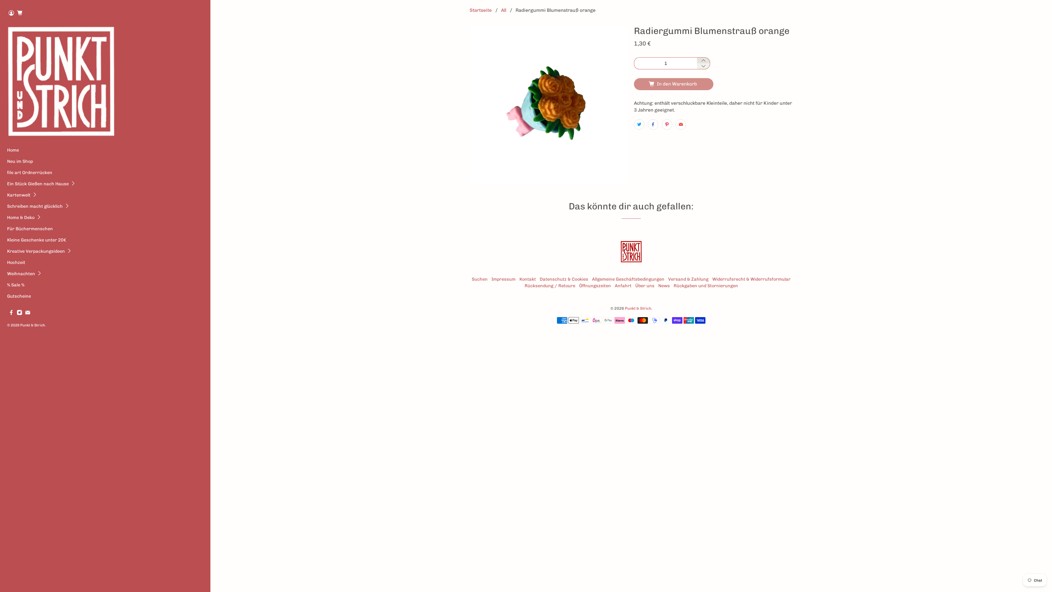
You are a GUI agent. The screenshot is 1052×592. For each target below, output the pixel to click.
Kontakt (527, 279)
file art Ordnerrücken (29, 172)
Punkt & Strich (32, 325)
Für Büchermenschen (30, 228)
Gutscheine (19, 296)
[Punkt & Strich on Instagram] (19, 313)
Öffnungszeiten (595, 285)
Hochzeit (16, 262)
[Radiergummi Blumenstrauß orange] (549, 105)
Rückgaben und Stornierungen (706, 285)
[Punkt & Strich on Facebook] (11, 313)
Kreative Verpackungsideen (36, 251)
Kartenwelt (18, 195)
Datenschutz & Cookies (564, 279)
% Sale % (15, 285)
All (503, 10)
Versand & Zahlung (688, 279)
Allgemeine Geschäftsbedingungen (628, 279)
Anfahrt (623, 285)
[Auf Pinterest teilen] (667, 124)
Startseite (481, 10)
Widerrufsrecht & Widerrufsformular (751, 279)
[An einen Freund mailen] (681, 124)
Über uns (644, 285)
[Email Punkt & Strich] (28, 313)
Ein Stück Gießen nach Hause (38, 183)
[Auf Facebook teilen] (653, 124)
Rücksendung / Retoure (550, 285)
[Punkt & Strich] (61, 81)
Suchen (480, 279)
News (664, 285)
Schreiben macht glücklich (35, 206)
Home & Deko (21, 217)
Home (13, 150)
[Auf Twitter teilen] (639, 124)
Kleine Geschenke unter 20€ (36, 240)
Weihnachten (21, 273)
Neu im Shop (20, 161)
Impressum (503, 279)
